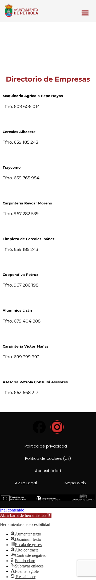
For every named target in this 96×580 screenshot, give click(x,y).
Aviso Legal (26, 483)
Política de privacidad (46, 446)
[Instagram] (57, 427)
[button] (85, 13)
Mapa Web (75, 483)
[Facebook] (39, 427)
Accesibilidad (48, 470)
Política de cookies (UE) (48, 458)
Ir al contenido (12, 510)
